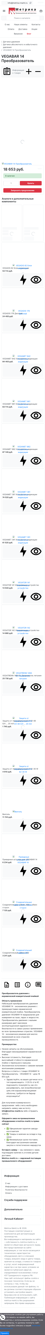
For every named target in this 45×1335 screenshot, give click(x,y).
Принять (5, 1333)
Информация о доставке (16, 1186)
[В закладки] (41, 168)
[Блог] (39, 2)
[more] (43, 279)
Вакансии (18, 34)
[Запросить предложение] (23, 279)
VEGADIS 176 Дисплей (12, 313)
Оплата (11, 29)
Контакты (36, 24)
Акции (34, 29)
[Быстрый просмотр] (36, 279)
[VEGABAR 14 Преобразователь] (22, 141)
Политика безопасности (16, 1190)
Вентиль (6, 814)
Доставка (22, 29)
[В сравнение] (39, 168)
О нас (7, 24)
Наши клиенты (20, 24)
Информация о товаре (18, 71)
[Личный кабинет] (42, 2)
